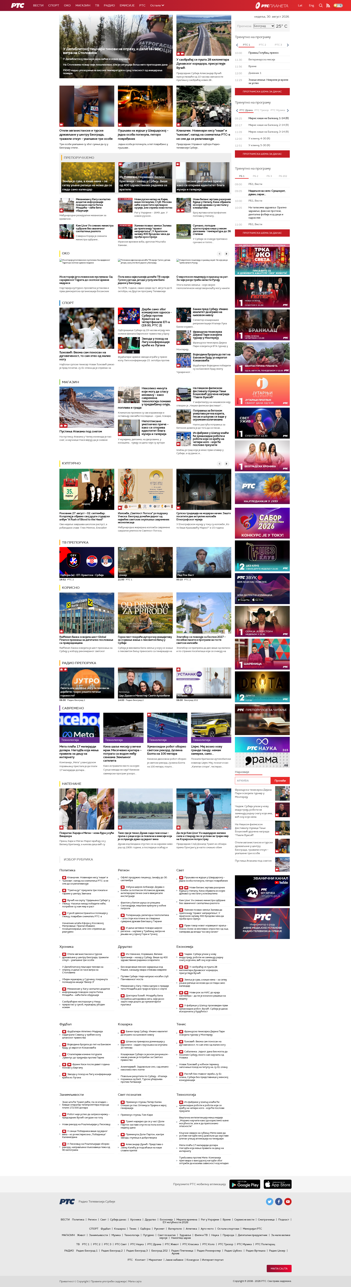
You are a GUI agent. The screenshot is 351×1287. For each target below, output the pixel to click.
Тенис (181, 1024)
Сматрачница (266, 1219)
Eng (311, 5)
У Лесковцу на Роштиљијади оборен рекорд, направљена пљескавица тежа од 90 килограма (86, 1147)
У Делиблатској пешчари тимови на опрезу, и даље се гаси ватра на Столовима (112, 51)
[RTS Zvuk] (262, 588)
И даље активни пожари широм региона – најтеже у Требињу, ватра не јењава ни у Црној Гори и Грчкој (143, 931)
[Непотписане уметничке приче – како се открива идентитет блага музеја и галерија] (202, 177)
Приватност (67, 1281)
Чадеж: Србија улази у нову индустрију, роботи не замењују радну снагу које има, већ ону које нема (201, 957)
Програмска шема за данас (262, 91)
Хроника (66, 946)
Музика (116, 1235)
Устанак (182, 695)
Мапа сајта (279, 1268)
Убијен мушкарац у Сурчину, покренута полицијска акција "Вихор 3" (85, 981)
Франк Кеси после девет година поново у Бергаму (86, 1066)
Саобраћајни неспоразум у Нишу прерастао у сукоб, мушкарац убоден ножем (83, 1004)
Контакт (140, 1259)
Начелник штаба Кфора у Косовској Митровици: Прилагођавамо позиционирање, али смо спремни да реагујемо (83, 927)
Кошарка (125, 1024)
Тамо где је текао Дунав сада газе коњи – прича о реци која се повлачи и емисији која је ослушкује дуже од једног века (145, 836)
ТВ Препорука (75, 542)
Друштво (125, 946)
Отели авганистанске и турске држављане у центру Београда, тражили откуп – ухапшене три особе (86, 135)
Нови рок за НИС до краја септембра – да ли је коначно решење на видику (202, 995)
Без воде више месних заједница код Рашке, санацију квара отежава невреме (144, 968)
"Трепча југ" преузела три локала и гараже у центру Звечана (84, 892)
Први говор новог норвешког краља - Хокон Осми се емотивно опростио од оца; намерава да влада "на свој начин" (204, 928)
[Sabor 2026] (262, 523)
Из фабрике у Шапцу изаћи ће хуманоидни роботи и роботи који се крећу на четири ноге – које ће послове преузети (211, 439)
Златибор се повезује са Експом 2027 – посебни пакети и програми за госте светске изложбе (201, 640)
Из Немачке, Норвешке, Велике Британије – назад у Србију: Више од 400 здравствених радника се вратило (143, 183)
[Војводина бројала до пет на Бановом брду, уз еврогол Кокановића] (183, 360)
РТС (142, 5)
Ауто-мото (207, 1228)
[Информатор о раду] (262, 923)
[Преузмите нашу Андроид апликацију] (244, 1184)
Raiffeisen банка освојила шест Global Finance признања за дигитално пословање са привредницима (86, 640)
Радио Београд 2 (112, 1250)
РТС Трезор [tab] (261, 110)
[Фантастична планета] (262, 357)
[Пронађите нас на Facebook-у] (278, 1201)
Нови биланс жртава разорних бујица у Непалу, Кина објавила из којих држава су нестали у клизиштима (212, 203)
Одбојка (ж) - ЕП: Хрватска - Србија (82, 575)
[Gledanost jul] (262, 488)
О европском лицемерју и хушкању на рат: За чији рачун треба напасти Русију (202, 278)
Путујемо (148, 1235)
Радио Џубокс (233, 1250)
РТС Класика (190, 1244)
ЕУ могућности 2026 (175, 1222)
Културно (71, 463)
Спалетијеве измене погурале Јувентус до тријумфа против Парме (83, 1056)
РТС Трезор (225, 1244)
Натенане (71, 783)
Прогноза (244, 26)
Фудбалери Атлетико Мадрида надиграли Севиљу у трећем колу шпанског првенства (82, 1034)
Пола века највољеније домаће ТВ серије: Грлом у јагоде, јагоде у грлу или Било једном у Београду (144, 280)
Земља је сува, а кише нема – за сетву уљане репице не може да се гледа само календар (87, 185)
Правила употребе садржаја (108, 1281)
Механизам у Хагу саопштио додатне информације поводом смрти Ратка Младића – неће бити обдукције (93, 205)
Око (65, 253)
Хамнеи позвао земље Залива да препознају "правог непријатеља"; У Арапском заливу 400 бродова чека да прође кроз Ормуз (152, 231)
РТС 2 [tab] (262, 44)
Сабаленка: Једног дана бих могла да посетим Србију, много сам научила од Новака (203, 1054)
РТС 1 (85, 1244)
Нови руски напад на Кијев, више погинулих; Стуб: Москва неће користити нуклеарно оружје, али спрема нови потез (153, 203)
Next (287, 45)
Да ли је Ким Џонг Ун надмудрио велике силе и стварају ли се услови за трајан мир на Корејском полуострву (202, 836)
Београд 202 (159, 1250)
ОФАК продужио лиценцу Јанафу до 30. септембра (144, 879)
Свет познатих (129, 1094)
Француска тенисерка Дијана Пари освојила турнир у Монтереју (207, 335)
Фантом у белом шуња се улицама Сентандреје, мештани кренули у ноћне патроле (143, 905)
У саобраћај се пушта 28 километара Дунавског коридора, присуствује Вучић (202, 64)
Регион (123, 870)
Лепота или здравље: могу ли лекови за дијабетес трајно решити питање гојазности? (84, 690)
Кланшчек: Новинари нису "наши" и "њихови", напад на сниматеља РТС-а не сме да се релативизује (203, 135)
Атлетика (191, 1228)
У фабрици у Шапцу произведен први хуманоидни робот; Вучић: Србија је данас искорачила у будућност (203, 1008)
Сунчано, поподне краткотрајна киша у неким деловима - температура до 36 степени (212, 230)
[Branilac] (262, 324)
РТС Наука (137, 1244)
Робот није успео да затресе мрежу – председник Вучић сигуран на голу (86, 1116)
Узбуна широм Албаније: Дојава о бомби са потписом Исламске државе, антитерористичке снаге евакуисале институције (143, 891)
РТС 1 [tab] (246, 44)
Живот (81, 1235)
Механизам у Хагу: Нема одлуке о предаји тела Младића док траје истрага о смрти (145, 987)
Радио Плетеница (182, 1250)
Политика (67, 870)
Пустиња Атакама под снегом (80, 431)
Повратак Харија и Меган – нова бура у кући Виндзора (86, 834)
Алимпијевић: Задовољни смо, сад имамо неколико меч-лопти (145, 1068)
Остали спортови (228, 1228)
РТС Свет (121, 1244)
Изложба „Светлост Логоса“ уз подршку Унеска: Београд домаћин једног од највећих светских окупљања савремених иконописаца (143, 518)
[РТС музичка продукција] (262, 890)
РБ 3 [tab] (269, 176)
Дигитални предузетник (252, 1235)
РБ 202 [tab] (283, 176)
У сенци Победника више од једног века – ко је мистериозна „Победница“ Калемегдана (85, 1134)
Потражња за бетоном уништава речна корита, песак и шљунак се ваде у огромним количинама (209, 415)
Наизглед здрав (181, 1237)
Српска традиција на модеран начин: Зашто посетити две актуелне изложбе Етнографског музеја (203, 516)
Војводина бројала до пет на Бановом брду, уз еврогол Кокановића (211, 357)
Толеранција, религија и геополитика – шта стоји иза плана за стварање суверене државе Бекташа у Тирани (145, 918)
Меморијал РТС (252, 1228)
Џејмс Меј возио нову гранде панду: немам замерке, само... (206, 750)
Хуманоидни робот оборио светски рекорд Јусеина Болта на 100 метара (166, 750)
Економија (184, 946)
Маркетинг (155, 1259)
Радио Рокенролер (209, 1250)
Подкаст (283, 1219)
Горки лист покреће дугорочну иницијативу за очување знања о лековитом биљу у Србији (145, 640)
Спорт (53, 5)
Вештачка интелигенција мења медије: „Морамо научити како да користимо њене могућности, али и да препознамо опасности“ (204, 1122)
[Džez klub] (262, 555)
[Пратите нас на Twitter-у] (269, 1201)
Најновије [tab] (242, 772)
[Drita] (262, 686)
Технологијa (186, 1094)
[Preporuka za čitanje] (262, 719)
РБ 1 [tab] (241, 176)
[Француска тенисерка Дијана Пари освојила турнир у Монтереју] (183, 337)
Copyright (82, 1281)
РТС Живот (172, 1244)
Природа (228, 1235)
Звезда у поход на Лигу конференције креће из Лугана (156, 342)
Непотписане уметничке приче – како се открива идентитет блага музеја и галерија (200, 185)
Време (227, 1219)
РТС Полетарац (265, 1244)
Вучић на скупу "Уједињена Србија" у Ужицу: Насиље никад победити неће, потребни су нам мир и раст (86, 903)
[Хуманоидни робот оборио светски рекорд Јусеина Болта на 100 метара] (167, 728)
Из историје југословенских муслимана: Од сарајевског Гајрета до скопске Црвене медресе (86, 280)
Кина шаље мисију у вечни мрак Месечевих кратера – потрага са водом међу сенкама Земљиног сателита (122, 753)
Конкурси (192, 1259)
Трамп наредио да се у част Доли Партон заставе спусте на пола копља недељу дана (142, 1124)
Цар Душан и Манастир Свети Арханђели (144, 694)
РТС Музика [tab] (278, 110)
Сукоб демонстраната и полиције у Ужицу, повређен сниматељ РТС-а (85, 915)
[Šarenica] (262, 654)
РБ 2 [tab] (255, 176)
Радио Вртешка (255, 1250)
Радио (109, 5)
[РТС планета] (272, 5)
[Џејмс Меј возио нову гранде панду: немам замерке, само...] (211, 728)
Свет (180, 870)
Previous (237, 45)
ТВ (97, 5)
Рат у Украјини (210, 1219)
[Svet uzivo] (262, 423)
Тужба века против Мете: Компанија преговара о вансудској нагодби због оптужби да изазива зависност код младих (204, 1160)
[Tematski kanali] (262, 752)
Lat (300, 5)
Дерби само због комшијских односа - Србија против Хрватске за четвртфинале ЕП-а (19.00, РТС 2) (157, 317)
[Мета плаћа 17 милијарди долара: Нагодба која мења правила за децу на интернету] (79, 728)
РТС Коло (208, 1244)
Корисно (71, 587)
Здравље (185, 1235)
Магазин (83, 5)
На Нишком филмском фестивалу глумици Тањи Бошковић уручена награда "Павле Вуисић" (211, 392)
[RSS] (328, 5)
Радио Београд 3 (137, 1250)
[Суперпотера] (262, 292)
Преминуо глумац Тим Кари (137, 1114)
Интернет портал (212, 1259)
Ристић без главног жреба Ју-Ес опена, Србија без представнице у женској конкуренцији (203, 1077)
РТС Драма (154, 1244)
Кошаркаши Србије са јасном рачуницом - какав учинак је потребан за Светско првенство (145, 1057)
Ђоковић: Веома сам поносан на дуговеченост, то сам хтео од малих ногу (85, 355)
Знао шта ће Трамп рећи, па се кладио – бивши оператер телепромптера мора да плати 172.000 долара (85, 1104)
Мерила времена (186, 1219)
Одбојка (145, 1228)
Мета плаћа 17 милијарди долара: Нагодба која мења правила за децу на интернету (79, 752)
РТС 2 (96, 1244)
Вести (38, 5)
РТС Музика (244, 1244)
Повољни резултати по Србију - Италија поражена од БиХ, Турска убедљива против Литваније (144, 1079)
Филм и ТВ (201, 1235)
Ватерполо (175, 1228)
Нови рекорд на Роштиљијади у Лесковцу (86, 1124)
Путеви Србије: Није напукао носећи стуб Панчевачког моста (145, 978)
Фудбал (65, 1024)
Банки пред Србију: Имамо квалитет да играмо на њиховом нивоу (210, 312)
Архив (175, 1253)
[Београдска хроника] (262, 455)
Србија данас (118, 1219)
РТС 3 (107, 1244)
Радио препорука (79, 663)
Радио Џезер (277, 1250)
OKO (67, 5)
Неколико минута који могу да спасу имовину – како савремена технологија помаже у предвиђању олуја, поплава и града (144, 397)
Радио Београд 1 (87, 1250)
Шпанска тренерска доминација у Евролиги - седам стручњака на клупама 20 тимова (144, 1044)
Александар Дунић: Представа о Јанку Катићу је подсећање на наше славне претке (142, 1147)
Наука (215, 1235)
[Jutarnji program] (262, 390)
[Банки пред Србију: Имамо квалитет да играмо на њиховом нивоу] (183, 315)
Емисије (127, 5)
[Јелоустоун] (262, 621)
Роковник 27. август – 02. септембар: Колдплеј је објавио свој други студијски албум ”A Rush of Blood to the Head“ (84, 516)
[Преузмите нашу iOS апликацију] (278, 1184)
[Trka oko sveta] (262, 259)
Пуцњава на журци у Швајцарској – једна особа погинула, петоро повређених (143, 135)
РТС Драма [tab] (246, 110)
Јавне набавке (174, 1259)
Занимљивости (71, 1094)
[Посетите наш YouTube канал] (288, 1201)
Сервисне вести (244, 1219)
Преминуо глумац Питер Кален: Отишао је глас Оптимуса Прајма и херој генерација (143, 1105)
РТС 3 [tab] (278, 44)
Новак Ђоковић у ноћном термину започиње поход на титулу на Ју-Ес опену (203, 1066)
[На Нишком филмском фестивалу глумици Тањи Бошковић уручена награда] (183, 394)
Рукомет (159, 1228)
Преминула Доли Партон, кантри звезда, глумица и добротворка (142, 1136)
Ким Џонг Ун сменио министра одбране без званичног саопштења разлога (95, 228)
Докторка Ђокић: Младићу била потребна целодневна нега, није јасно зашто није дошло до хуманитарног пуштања (142, 1000)
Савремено (73, 708)
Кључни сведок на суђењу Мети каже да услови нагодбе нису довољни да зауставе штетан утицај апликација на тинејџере (204, 1135)
